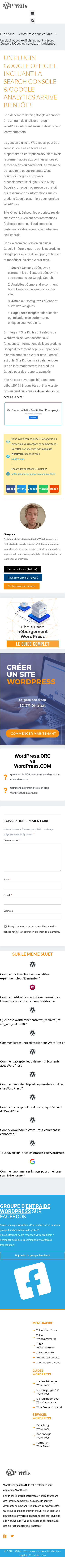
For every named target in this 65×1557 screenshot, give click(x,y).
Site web (8, 910)
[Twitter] (12, 1536)
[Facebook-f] (4, 1536)
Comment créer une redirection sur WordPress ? (32, 1043)
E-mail (8, 895)
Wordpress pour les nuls (36, 1551)
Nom (7, 879)
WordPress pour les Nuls (35, 34)
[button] (32, 13)
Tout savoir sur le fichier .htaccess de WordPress (32, 1153)
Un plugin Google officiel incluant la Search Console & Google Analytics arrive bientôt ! (28, 41)
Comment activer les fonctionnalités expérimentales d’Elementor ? (24, 976)
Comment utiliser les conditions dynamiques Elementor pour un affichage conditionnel (30, 999)
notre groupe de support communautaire (33, 473)
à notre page (18, 458)
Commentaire (12, 840)
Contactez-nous (37, 1555)
